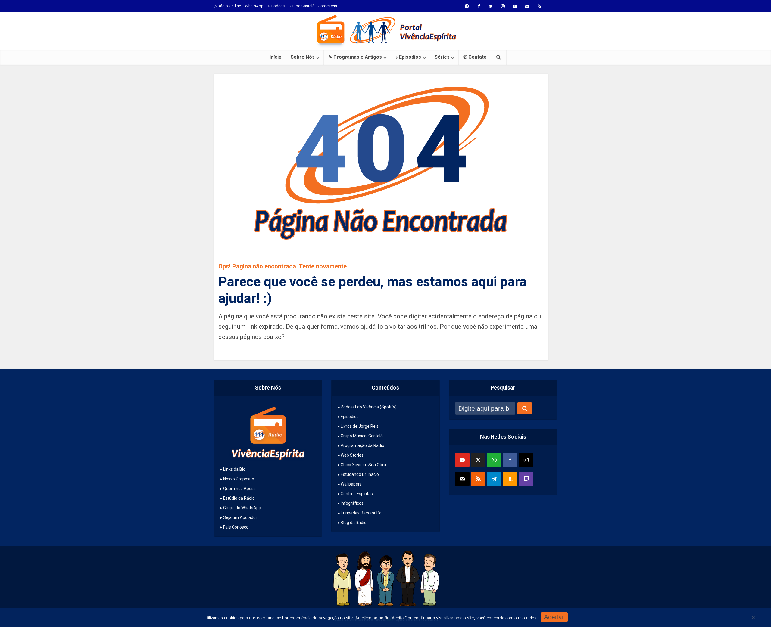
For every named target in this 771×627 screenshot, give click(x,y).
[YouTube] (462, 460)
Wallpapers (351, 484)
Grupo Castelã (302, 6)
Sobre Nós (303, 57)
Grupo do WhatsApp (242, 507)
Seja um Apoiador (240, 517)
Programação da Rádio (362, 445)
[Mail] (462, 479)
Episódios (350, 416)
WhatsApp (254, 6)
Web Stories (352, 455)
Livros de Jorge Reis (360, 426)
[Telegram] (494, 479)
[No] (752, 617)
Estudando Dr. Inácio (360, 474)
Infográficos (352, 503)
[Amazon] (510, 479)
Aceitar (554, 616)
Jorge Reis (327, 6)
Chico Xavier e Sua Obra (363, 464)
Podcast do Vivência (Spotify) (369, 407)
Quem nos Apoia (239, 488)
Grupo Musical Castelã (362, 435)
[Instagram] (526, 460)
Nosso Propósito (238, 478)
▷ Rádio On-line (227, 6)
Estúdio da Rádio (239, 498)
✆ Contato (475, 57)
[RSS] (478, 479)
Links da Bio (234, 469)
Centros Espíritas (357, 493)
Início (276, 57)
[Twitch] (526, 479)
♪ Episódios (408, 57)
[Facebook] (510, 460)
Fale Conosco (235, 527)
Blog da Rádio (354, 522)
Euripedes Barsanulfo (361, 513)
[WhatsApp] (494, 460)
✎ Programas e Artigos (355, 57)
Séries (442, 57)
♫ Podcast (276, 6)
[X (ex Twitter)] (478, 460)
